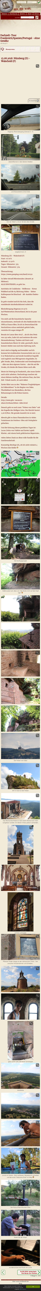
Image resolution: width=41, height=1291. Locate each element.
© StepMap (32, 101)
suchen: (17, 18)
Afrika (37, 14)
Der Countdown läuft (3, 1272)
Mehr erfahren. (23, 1289)
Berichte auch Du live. (30, 7)
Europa (22, 14)
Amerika (4, 14)
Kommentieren (10, 49)
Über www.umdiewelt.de (20, 1281)
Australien (13, 14)
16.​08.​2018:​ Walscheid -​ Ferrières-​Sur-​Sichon (28, 1272)
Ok (33, 1286)
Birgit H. (5, 43)
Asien (29, 14)
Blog (20, 1283)
